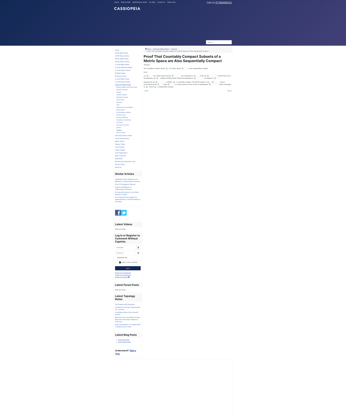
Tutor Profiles (119, 147)
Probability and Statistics (123, 120)
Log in (128, 268)
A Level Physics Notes (122, 82)
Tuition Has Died (123, 340)
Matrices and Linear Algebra (124, 107)
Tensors (118, 127)
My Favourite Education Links (125, 161)
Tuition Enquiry (120, 150)
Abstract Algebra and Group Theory (126, 87)
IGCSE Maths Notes (121, 59)
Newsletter (118, 158)
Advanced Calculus (122, 89)
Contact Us (161, 2)
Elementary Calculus (122, 97)
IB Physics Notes (120, 76)
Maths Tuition (119, 141)
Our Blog (152, 2)
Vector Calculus (120, 132)
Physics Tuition (120, 144)
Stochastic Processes (122, 125)
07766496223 (223, 2)
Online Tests (171, 2)
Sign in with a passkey (129, 262)
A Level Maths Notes (122, 79)
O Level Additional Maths (123, 67)
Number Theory (121, 115)
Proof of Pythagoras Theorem (125, 184)
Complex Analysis (121, 94)
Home (117, 50)
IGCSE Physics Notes (122, 62)
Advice (116, 2)
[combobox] (219, 42)
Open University (120, 156)
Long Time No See (124, 342)
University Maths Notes (123, 85)
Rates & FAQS (125, 2)
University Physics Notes (123, 135)
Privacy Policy (120, 164)
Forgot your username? (123, 275)
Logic (118, 105)
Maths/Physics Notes (140, 2)
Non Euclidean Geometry (123, 112)
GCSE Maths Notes (121, 53)
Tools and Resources (122, 138)
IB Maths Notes (120, 73)
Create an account (121, 277)
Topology (119, 130)
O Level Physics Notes (122, 70)
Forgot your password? (123, 273)
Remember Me (122, 257)
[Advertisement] (173, 25)
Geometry (119, 102)
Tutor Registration (121, 153)
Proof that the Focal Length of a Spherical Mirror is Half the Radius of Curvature (127, 199)
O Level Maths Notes (122, 64)
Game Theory (120, 99)
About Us (118, 167)
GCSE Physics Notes (122, 56)
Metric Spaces (120, 110)
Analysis (118, 92)
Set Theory (119, 122)
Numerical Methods (122, 117)
